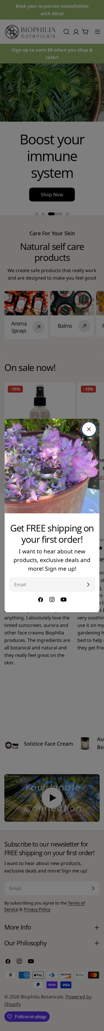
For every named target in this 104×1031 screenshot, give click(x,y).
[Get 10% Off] (88, 584)
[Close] (89, 429)
